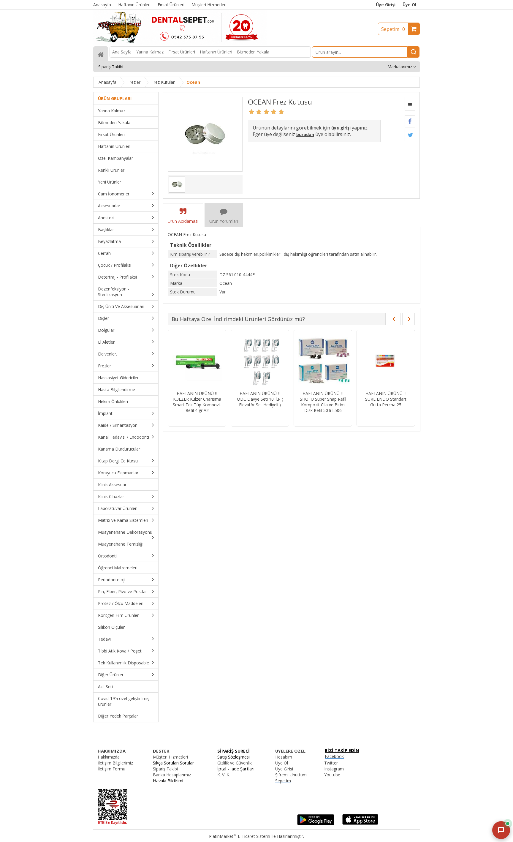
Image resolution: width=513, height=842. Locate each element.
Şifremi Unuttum (291, 775)
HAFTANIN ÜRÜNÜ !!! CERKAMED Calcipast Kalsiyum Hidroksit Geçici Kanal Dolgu (260, 402)
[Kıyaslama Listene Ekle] (410, 104)
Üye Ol (409, 4)
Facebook (334, 756)
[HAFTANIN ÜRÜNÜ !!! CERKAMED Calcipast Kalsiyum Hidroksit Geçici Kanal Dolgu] (259, 361)
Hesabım (283, 757)
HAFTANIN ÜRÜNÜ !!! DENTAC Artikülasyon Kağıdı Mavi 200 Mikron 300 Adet (322, 402)
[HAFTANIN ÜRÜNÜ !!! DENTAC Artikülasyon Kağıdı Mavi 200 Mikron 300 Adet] (322, 361)
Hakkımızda (109, 757)
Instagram (334, 769)
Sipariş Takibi (165, 769)
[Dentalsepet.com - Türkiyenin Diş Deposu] (180, 43)
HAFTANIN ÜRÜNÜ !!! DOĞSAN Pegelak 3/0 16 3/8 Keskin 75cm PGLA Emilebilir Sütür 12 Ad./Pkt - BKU (385, 405)
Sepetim (393, 29)
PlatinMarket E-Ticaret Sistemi (239, 836)
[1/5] (251, 111)
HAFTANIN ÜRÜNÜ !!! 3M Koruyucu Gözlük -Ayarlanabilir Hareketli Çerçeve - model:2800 (197, 402)
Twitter (331, 763)
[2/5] (255, 111)
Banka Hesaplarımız (172, 775)
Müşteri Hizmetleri (170, 757)
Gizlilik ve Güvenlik (234, 763)
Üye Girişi (385, 4)
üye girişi (341, 128)
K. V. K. (223, 775)
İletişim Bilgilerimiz (115, 763)
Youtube (332, 775)
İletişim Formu (111, 769)
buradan (305, 134)
